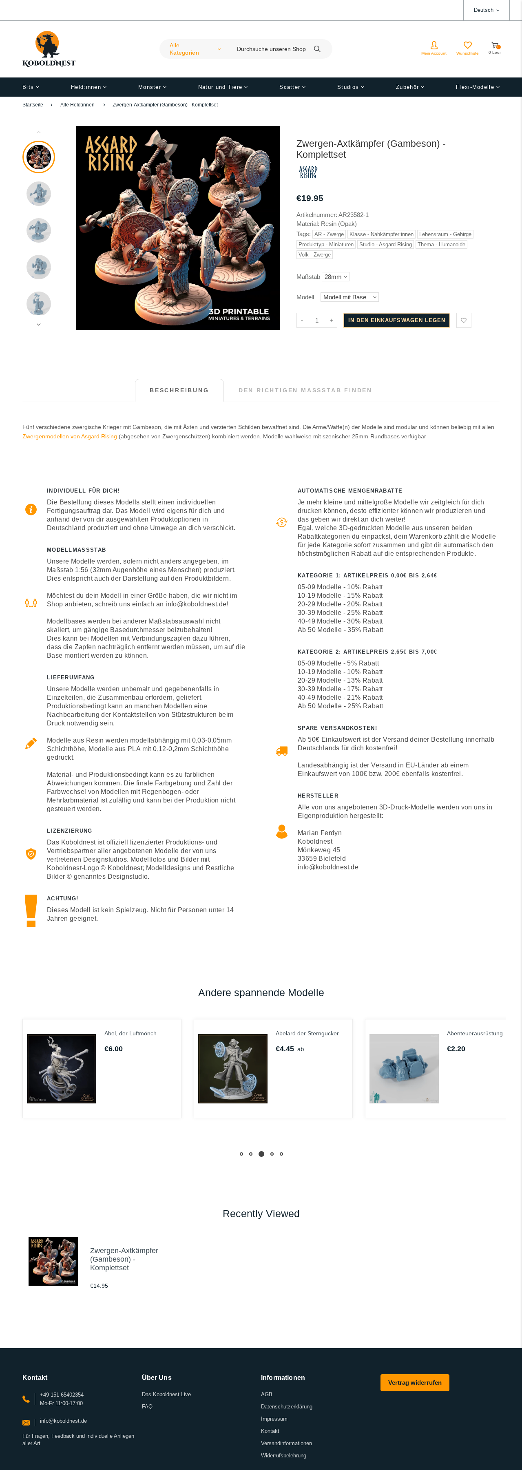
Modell (305, 297)
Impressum (274, 1419)
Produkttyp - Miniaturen (326, 244)
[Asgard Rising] (308, 180)
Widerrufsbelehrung (283, 1455)
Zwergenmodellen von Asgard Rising (69, 436)
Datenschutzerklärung (286, 1407)
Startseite (32, 105)
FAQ (147, 1407)
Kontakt (270, 1431)
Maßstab (308, 276)
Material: (308, 223)
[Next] (270, 228)
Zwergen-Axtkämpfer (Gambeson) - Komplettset (165, 105)
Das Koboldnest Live (166, 1394)
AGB (266, 1394)
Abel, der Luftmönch (130, 1033)
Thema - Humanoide (441, 244)
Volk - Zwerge (315, 255)
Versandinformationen (286, 1443)
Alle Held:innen (77, 105)
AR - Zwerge (329, 234)
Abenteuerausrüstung (475, 1033)
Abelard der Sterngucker (307, 1033)
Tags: (304, 233)
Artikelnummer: (317, 214)
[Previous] (86, 228)
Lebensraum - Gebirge (445, 234)
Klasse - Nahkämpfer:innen (381, 234)
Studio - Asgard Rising (385, 244)
